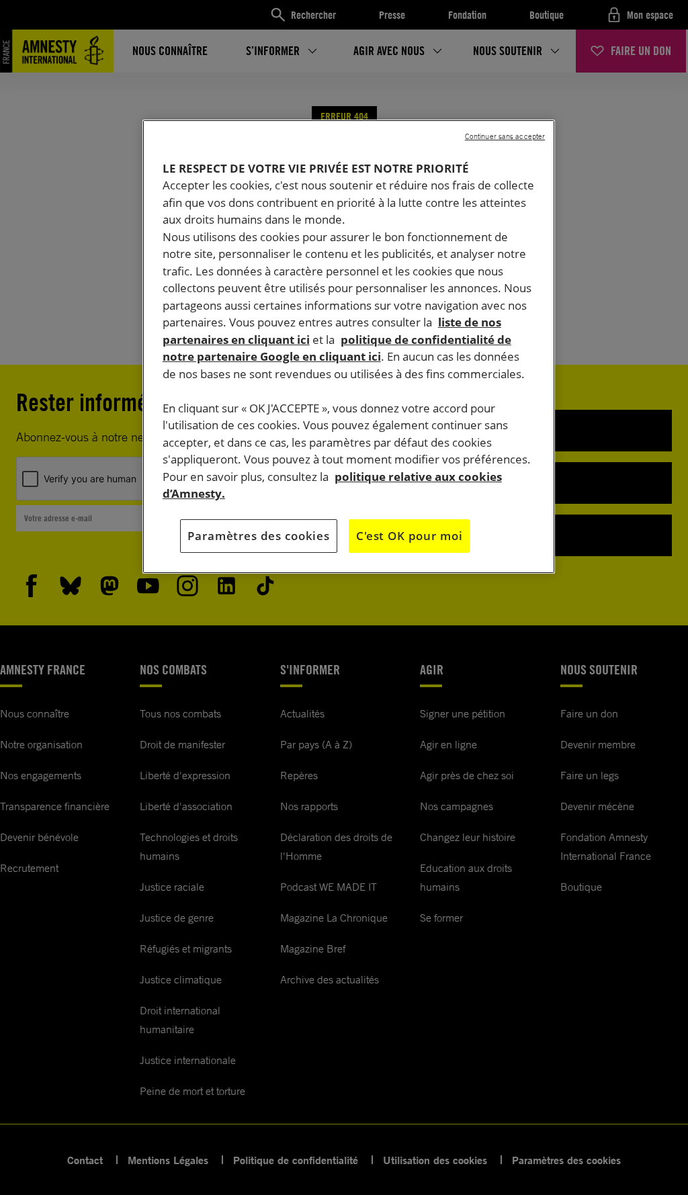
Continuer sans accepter (505, 136)
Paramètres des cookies (258, 535)
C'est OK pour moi (409, 535)
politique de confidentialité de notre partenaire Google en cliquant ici (337, 348)
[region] (348, 347)
